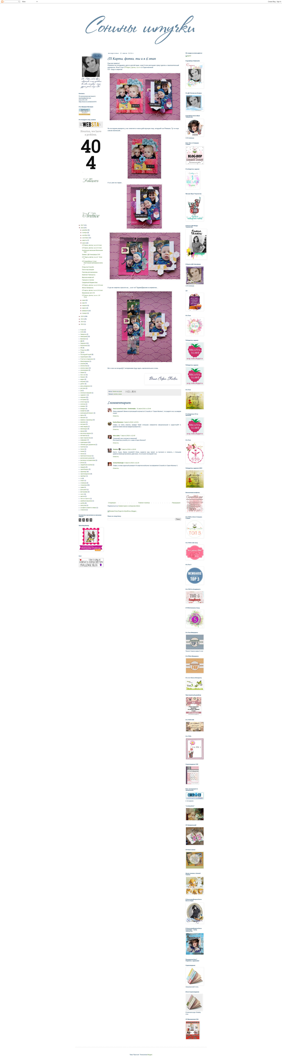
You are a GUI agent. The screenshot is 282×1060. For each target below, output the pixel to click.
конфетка (83, 411)
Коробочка (83, 345)
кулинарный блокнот (86, 413)
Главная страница (144, 503)
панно (82, 449)
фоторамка (83, 492)
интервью (83, 399)
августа (84, 240)
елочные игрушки (85, 393)
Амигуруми (83, 336)
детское (82, 388)
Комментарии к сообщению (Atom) (129, 506)
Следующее (112, 503)
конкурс (82, 408)
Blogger (149, 1054)
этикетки (83, 510)
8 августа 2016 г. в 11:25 (131, 463)
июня (84, 300)
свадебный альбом (86, 465)
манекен (83, 422)
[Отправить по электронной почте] (126, 391)
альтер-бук (83, 366)
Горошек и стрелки (88, 280)
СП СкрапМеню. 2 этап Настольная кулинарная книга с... (92, 263)
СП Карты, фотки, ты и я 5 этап (92, 248)
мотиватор (83, 435)
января (84, 313)
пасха (82, 453)
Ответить (116, 416)
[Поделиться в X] (131, 391)
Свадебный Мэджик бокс (89, 282)
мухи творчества (85, 438)
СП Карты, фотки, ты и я (132, 67)
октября (85, 235)
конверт (82, 406)
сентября (85, 238)
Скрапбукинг (84, 357)
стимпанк (83, 483)
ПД (81, 352)
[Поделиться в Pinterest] (135, 391)
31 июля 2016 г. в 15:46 (144, 408)
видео (82, 379)
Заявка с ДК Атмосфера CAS (91, 254)
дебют (82, 384)
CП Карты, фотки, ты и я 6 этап (92, 245)
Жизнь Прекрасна (87, 287)
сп (81, 478)
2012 (82, 324)
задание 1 (83, 395)
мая (83, 303)
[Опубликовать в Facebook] (133, 391)
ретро (82, 462)
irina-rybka (116, 435)
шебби (82, 503)
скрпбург (83, 476)
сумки (82, 487)
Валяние (83, 339)
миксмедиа (83, 429)
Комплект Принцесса (88, 275)
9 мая (82, 330)
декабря (85, 230)
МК (81, 348)
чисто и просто (85, 498)
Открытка (83, 350)
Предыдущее (176, 503)
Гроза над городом (88, 269)
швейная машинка (86, 501)
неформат (83, 440)
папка (82, 451)
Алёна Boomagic (118, 463)
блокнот (82, 377)
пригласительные (86, 456)
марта (84, 308)
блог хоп (83, 375)
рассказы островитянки (87, 460)
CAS (81, 332)
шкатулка (83, 505)
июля (84, 243)
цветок (82, 496)
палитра (83, 447)
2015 (82, 316)
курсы (82, 415)
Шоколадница (84, 361)
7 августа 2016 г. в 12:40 (127, 435)
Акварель (83, 334)
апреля (84, 305)
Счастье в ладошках (86, 359)
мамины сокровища (86, 420)
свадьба (82, 467)
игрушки (82, 397)
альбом (115, 394)
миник (120, 394)
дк (81, 390)
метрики (83, 424)
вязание (83, 381)
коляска (82, 404)
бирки (82, 372)
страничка (83, 485)
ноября (84, 232)
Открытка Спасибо (88, 267)
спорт (82, 480)
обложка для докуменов (87, 444)
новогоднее (84, 442)
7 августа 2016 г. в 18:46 (128, 449)
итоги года (83, 402)
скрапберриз (84, 469)
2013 (82, 321)
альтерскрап (84, 370)
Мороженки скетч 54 (88, 293)
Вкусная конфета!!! (88, 277)
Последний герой (85, 354)
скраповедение (85, 474)
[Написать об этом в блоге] (129, 391)
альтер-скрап (84, 368)
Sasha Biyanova (118, 422)
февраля (85, 310)
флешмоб (83, 489)
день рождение (85, 386)
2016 (82, 228)
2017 (82, 225)
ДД (81, 341)
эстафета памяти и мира (88, 507)
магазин (82, 417)
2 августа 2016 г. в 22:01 (131, 422)
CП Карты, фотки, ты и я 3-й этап (92, 285)
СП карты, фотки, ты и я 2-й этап (92, 290)
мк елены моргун (85, 433)
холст (82, 494)
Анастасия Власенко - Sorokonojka (124, 408)
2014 (82, 319)
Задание (83, 343)
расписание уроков (86, 458)
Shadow (115, 449)
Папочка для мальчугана (89, 272)
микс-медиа (84, 426)
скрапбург (83, 471)
